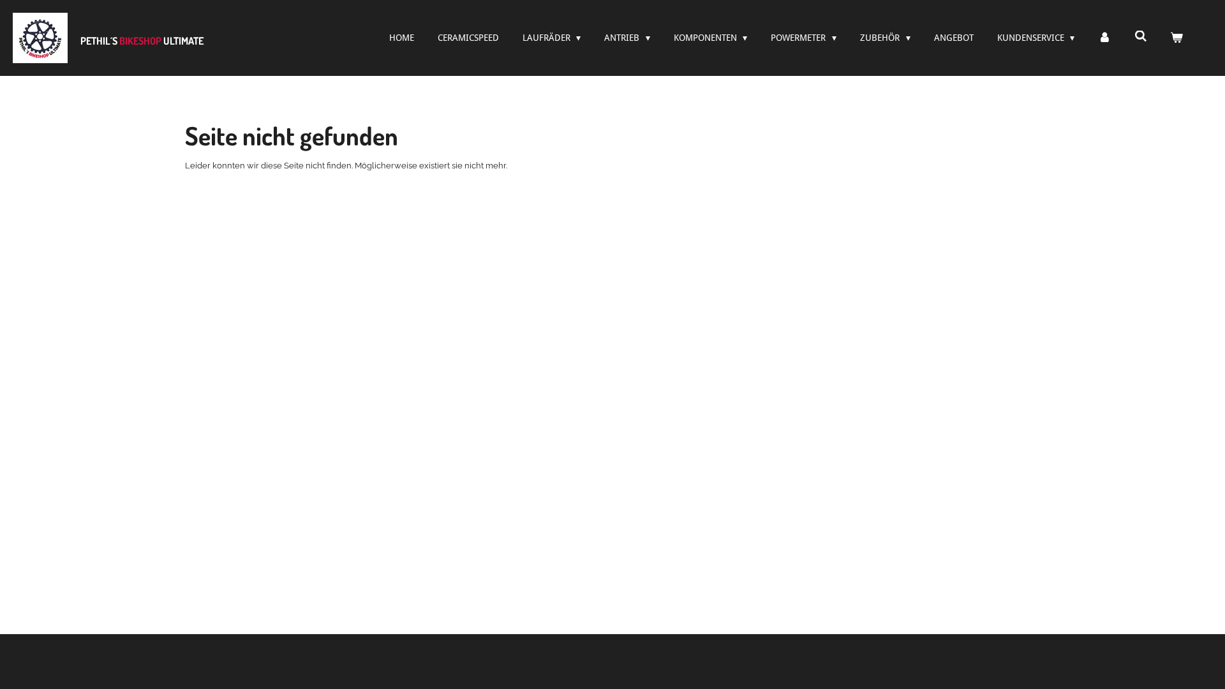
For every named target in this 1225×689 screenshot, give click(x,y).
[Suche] (1140, 36)
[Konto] (1104, 38)
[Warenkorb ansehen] (1176, 38)
